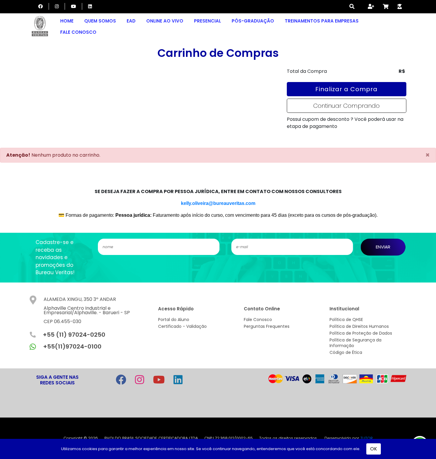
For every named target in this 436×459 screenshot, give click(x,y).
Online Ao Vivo (164, 21)
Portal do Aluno (173, 319)
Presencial (207, 21)
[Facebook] (40, 6)
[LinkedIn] (90, 6)
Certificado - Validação (182, 326)
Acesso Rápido (176, 309)
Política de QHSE (346, 319)
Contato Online (262, 309)
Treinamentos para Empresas (322, 21)
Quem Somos (100, 21)
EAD (131, 21)
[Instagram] (57, 6)
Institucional (344, 309)
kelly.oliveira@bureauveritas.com (218, 203)
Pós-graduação (253, 21)
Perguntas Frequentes (266, 326)
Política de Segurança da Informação (355, 342)
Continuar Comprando (346, 106)
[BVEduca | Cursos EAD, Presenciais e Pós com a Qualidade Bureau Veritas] (40, 26)
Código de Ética (346, 352)
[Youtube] (73, 6)
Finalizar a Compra (346, 89)
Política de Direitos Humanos (359, 326)
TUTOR (366, 438)
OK (373, 448)
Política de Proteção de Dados (361, 333)
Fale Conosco (78, 32)
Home (67, 21)
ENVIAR (383, 247)
